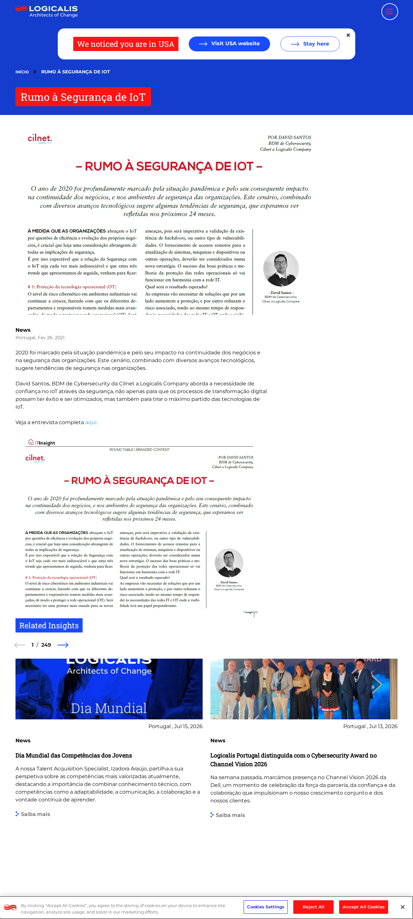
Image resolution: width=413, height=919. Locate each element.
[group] (109, 769)
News (23, 330)
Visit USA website (235, 43)
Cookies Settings (265, 906)
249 (46, 645)
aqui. (91, 422)
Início (22, 71)
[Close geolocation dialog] (349, 35)
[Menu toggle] (390, 11)
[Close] (403, 907)
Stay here (315, 44)
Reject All (313, 906)
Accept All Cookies (363, 906)
